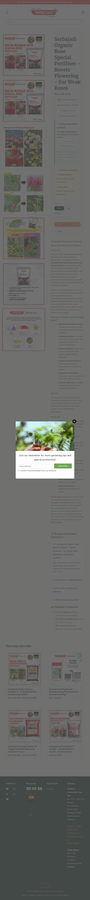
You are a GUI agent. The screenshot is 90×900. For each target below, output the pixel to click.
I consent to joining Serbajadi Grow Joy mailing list (38, 471)
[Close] (74, 421)
